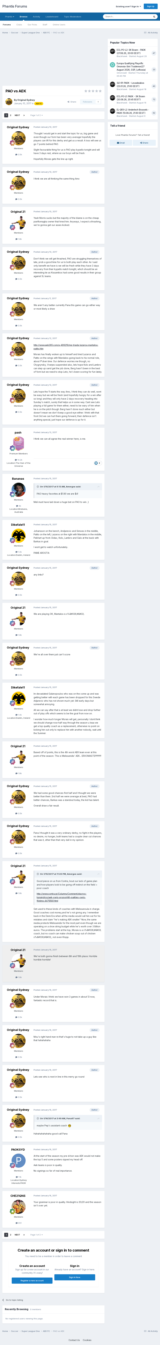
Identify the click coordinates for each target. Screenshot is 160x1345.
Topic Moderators (72, 16)
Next (17, 115)
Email (122, 142)
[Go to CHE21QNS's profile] (19, 1207)
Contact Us (74, 1340)
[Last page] (24, 115)
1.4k (20, 552)
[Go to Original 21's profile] (19, 223)
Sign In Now (74, 1277)
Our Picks (32, 24)
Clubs (19, 24)
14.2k (19, 460)
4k (19, 506)
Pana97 (70, 1118)
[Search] (154, 16)
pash (18, 432)
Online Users (59, 24)
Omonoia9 (122, 73)
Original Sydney (26, 100)
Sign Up (150, 6)
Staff (45, 24)
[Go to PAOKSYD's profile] (19, 1161)
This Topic (142, 16)
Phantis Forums (14, 6)
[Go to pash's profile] (19, 443)
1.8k (20, 239)
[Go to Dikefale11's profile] (19, 536)
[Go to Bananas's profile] (19, 490)
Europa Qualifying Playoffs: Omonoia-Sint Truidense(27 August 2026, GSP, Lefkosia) (131, 66)
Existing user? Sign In (128, 6)
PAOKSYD (18, 1149)
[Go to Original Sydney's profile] (8, 101)
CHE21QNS (17, 1195)
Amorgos (70, 486)
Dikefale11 (18, 524)
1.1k (19, 1177)
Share (72, 101)
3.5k (19, 154)
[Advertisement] (38, 61)
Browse (23, 16)
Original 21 (18, 211)
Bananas (18, 478)
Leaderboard (52, 16)
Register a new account (32, 1280)
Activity (36, 16)
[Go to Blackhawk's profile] (112, 51)
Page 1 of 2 (36, 115)
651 (20, 1223)
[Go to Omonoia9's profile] (112, 64)
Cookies (87, 1340)
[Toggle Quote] (38, 486)
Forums (7, 24)
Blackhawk (122, 56)
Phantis (9, 16)
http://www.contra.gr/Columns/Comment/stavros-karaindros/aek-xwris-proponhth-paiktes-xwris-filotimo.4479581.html (62, 897)
